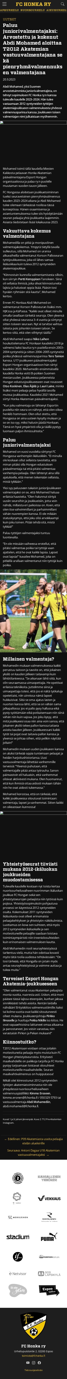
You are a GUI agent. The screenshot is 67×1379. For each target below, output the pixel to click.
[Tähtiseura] (17, 1198)
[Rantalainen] (49, 1217)
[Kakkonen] (18, 1178)
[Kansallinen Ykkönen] (49, 1178)
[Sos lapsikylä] (49, 1273)
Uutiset (9, 19)
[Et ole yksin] (18, 1290)
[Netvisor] (17, 1273)
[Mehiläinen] (17, 1217)
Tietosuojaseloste (33, 1370)
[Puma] (49, 1236)
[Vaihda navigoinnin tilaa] (4, 4)
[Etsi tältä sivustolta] (62, 4)
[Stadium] (17, 1237)
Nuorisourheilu (32, 10)
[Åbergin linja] (49, 1256)
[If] (18, 1256)
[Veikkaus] (49, 1198)
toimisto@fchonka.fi (33, 1355)
